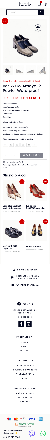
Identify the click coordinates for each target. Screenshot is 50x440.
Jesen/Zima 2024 (26, 81)
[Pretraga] (40, 12)
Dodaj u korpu (32, 155)
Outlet (37, 81)
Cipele (5, 81)
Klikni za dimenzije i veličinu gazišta (18, 139)
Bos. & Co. (13, 81)
